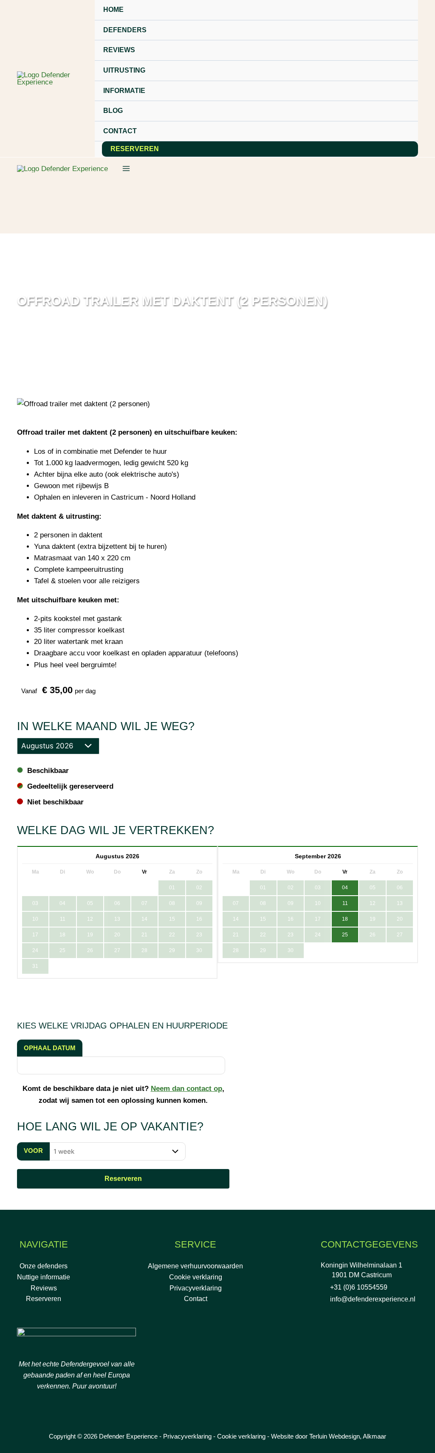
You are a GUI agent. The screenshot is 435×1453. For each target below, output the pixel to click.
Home (113, 9)
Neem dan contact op (186, 1089)
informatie (124, 90)
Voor (33, 1150)
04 (345, 888)
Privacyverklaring (195, 1288)
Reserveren (134, 148)
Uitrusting (124, 70)
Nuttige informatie (43, 1277)
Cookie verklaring (195, 1277)
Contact (120, 131)
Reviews (119, 49)
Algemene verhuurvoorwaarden (195, 1266)
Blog (113, 110)
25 (345, 935)
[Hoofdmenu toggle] (126, 168)
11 (345, 903)
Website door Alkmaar (328, 1436)
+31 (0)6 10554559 (358, 1287)
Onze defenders (44, 1266)
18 (345, 919)
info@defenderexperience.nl (372, 1299)
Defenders (125, 30)
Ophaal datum (50, 1047)
